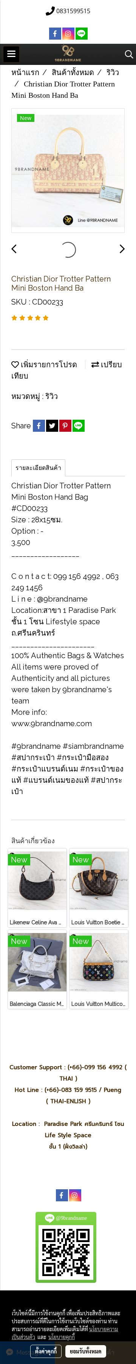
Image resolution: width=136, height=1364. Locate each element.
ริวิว (51, 396)
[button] (126, 54)
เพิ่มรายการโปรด (48, 364)
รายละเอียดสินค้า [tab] (38, 467)
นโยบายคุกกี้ (61, 1336)
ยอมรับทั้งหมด (86, 1351)
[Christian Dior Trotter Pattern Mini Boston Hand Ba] (68, 171)
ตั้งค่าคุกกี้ (46, 1351)
